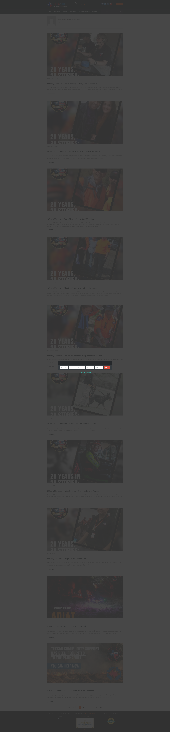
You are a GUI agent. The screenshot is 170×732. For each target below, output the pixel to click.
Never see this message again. (85, 372)
